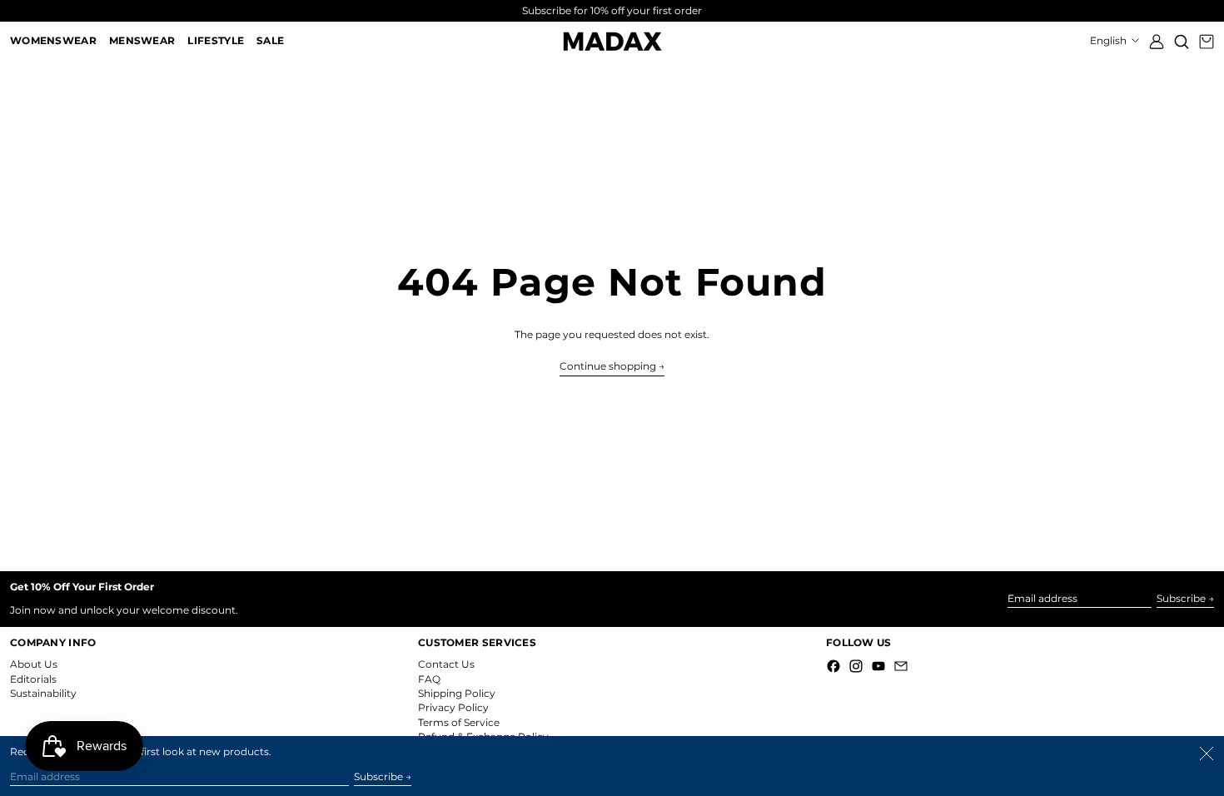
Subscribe (1181, 598)
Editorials (33, 679)
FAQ (429, 679)
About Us (33, 664)
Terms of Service (459, 722)
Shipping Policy (456, 693)
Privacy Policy (453, 707)
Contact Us (446, 664)
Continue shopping (608, 366)
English (1109, 40)
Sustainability (43, 693)
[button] (1181, 41)
